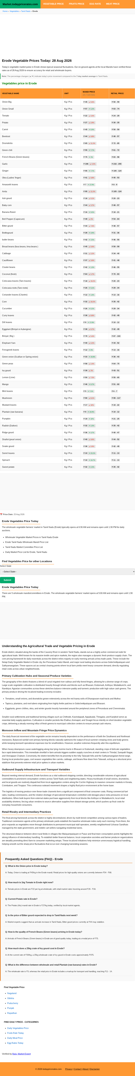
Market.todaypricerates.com (20, 4)
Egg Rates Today (15, 1043)
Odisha (10, 998)
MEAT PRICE (113, 4)
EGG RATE (95, 4)
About (86, 1069)
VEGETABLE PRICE (53, 4)
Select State (5, 566)
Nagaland (11, 993)
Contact (78, 1069)
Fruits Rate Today (15, 1033)
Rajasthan (12, 1013)
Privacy (68, 1069)
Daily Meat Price (15, 1038)
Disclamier (95, 1069)
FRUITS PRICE (76, 4)
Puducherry (12, 1003)
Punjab (10, 1008)
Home (5, 11)
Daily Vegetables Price (18, 1028)
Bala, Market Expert (21, 1054)
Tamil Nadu (26, 11)
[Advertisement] (67, 35)
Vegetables (14, 11)
